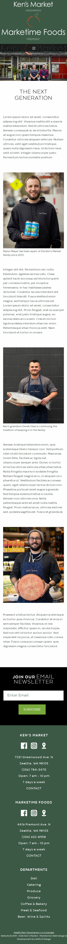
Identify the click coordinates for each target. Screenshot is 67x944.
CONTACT (33, 788)
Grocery (34, 897)
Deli (34, 878)
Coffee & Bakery (34, 904)
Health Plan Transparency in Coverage (34, 933)
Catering (34, 885)
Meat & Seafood (34, 910)
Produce (34, 891)
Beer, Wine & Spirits (34, 916)
